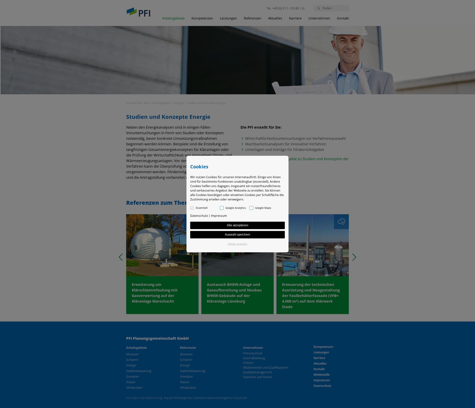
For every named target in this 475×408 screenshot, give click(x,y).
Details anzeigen (237, 243)
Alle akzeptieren (237, 225)
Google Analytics (235, 208)
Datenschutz (199, 216)
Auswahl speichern (237, 234)
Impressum (219, 216)
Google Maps (263, 208)
